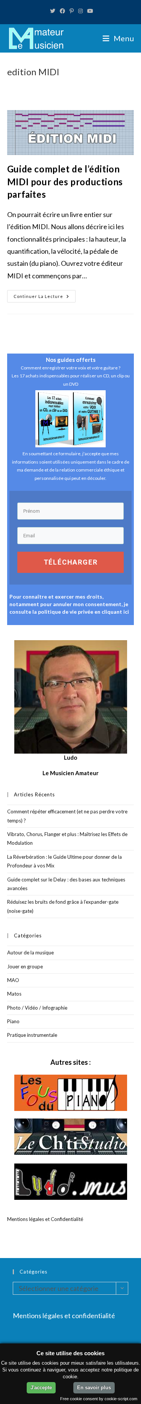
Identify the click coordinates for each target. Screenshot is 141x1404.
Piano (13, 1021)
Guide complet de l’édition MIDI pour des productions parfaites (65, 181)
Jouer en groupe (25, 966)
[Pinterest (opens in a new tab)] (71, 11)
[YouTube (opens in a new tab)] (89, 11)
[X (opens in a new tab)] (53, 11)
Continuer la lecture (45, 298)
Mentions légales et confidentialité (64, 1315)
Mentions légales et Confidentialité (45, 1219)
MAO (13, 980)
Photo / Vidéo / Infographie (37, 1008)
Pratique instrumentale (32, 1035)
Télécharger (71, 562)
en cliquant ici (111, 611)
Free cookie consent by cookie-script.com (98, 1398)
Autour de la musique (30, 952)
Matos (14, 994)
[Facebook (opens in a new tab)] (62, 11)
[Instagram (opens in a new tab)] (80, 11)
